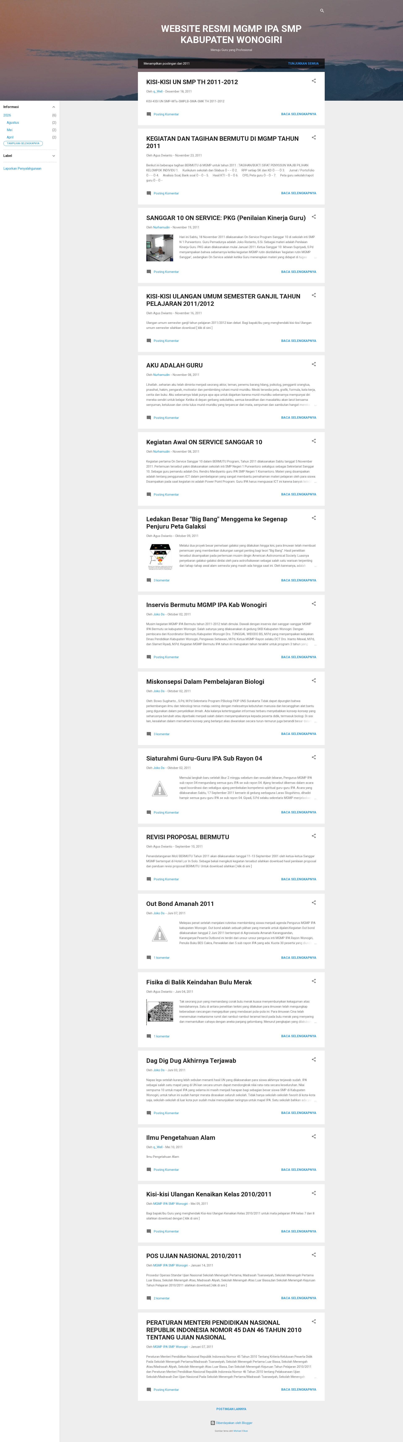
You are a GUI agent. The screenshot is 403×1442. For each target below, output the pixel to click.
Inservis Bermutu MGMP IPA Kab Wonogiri (206, 604)
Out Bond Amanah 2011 (180, 903)
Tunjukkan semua (303, 63)
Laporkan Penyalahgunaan (22, 169)
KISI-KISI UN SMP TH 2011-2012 (192, 82)
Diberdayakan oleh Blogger (234, 1423)
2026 (7, 115)
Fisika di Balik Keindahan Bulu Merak (199, 982)
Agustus (13, 123)
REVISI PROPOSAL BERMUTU (187, 837)
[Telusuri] (322, 11)
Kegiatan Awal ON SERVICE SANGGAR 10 (204, 442)
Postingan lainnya (231, 1409)
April (10, 137)
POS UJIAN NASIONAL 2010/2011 (194, 1256)
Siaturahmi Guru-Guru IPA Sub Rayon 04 (204, 758)
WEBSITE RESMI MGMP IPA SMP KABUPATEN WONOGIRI (231, 34)
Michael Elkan (241, 1431)
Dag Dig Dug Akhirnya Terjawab (191, 1060)
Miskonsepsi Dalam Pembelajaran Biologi (205, 681)
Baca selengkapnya (298, 114)
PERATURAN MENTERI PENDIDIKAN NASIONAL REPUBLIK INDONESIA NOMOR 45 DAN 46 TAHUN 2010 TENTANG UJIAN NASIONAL (224, 1330)
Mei (9, 130)
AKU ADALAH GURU (174, 365)
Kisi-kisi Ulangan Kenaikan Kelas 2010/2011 (209, 1194)
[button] (313, 81)
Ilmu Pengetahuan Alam (180, 1137)
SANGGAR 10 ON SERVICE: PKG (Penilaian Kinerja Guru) (226, 217)
